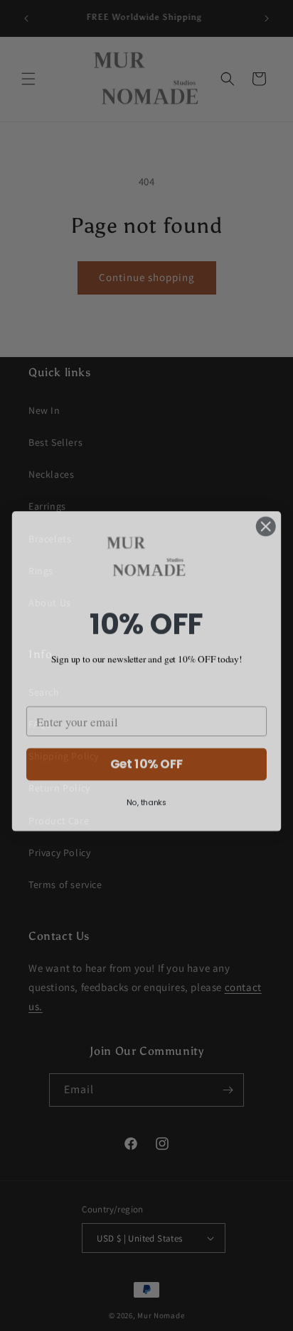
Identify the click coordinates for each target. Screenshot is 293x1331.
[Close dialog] (265, 520)
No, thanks (146, 797)
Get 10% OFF (146, 758)
